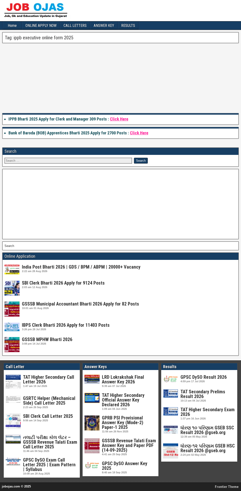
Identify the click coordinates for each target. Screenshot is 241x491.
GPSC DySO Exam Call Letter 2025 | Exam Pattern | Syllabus (49, 464)
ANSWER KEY (104, 25)
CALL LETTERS (75, 25)
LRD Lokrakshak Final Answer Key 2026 (123, 379)
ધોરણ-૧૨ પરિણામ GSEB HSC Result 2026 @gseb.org (208, 448)
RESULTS (128, 25)
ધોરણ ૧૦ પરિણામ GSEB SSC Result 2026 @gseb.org (207, 430)
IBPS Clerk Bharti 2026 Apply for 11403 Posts (66, 325)
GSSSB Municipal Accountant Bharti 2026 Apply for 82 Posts (80, 304)
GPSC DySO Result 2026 (204, 377)
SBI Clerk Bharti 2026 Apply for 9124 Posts (63, 283)
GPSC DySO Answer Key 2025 (124, 466)
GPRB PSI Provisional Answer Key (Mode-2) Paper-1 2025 (122, 422)
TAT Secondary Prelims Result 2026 (203, 394)
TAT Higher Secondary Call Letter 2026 (48, 379)
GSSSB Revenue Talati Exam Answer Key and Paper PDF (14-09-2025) (129, 445)
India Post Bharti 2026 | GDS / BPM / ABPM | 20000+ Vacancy (81, 267)
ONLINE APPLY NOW (40, 25)
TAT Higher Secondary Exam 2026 (208, 412)
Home (12, 25)
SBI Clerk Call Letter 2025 (48, 416)
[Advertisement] (120, 78)
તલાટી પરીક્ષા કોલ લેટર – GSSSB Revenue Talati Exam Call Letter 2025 (50, 442)
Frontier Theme (227, 487)
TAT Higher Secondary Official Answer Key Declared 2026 (123, 399)
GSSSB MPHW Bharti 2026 (47, 339)
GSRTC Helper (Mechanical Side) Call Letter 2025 (49, 400)
